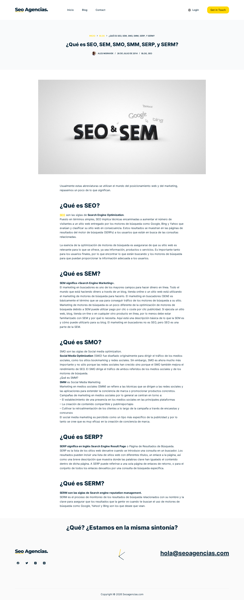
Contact (100, 9)
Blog (84, 9)
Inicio (70, 9)
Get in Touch (218, 9)
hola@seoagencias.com (194, 553)
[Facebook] (18, 563)
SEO (150, 53)
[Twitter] (27, 563)
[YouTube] (44, 563)
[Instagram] (35, 563)
